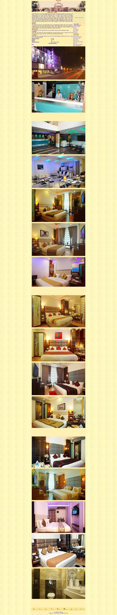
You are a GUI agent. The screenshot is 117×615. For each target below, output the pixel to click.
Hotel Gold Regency (77, 45)
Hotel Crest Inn (76, 40)
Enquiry (59, 609)
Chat (46, 609)
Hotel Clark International (77, 44)
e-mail (41, 609)
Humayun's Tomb (76, 26)
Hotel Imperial (75, 35)
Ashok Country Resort (77, 36)
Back (33, 44)
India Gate (75, 31)
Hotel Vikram (75, 39)
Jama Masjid (75, 29)
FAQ (76, 609)
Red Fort (74, 27)
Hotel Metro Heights (77, 37)
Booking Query (53, 43)
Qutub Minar (75, 33)
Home (35, 609)
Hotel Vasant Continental (78, 41)
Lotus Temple (75, 30)
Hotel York (75, 43)
